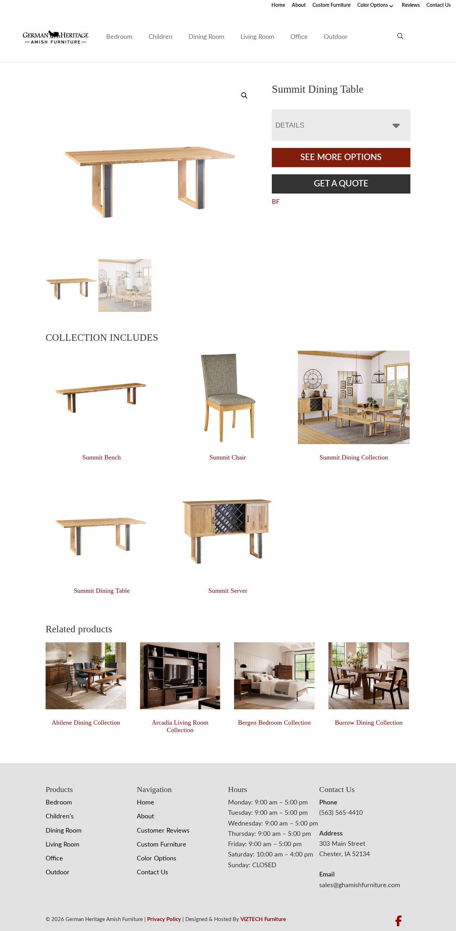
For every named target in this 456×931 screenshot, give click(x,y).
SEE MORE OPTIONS (341, 157)
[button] (244, 95)
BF (276, 202)
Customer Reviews (163, 831)
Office (299, 37)
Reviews (411, 5)
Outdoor (336, 37)
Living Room (257, 37)
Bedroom (119, 37)
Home (278, 5)
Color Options (372, 5)
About (299, 5)
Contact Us (438, 5)
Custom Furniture (331, 5)
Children (160, 37)
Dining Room (206, 37)
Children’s (60, 816)
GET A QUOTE (341, 184)
